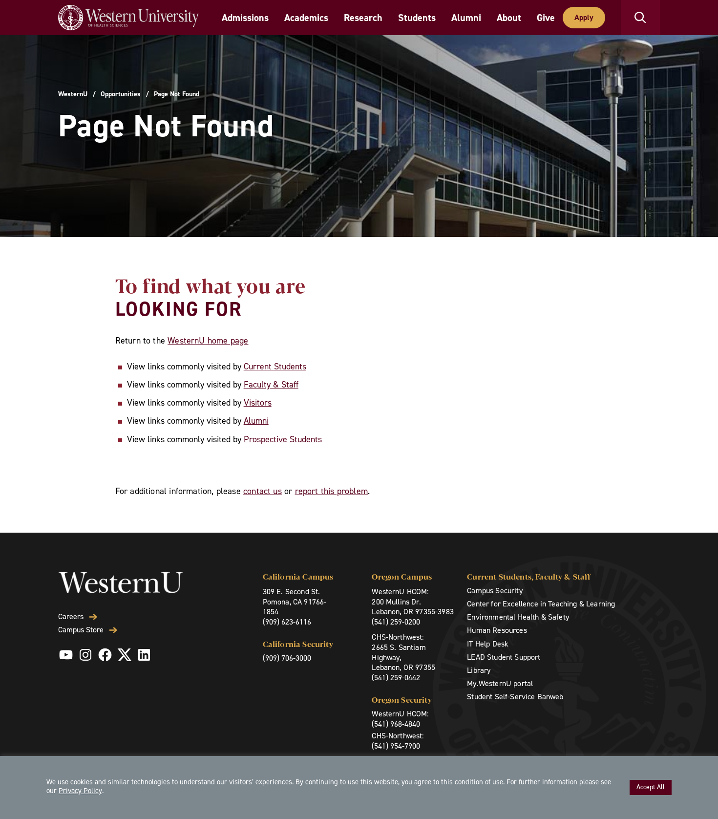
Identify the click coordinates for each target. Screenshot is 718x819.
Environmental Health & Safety (518, 617)
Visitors (258, 403)
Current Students (275, 366)
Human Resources (497, 630)
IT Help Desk (487, 644)
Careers (71, 617)
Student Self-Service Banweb (515, 696)
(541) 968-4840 (396, 724)
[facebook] (105, 655)
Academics (306, 17)
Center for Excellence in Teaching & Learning (541, 604)
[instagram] (85, 655)
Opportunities (121, 94)
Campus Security (494, 590)
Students (417, 17)
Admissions (245, 17)
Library (478, 670)
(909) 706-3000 (287, 658)
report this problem (331, 491)
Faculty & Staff (271, 384)
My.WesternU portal (500, 683)
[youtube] (66, 655)
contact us (262, 491)
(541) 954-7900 (396, 746)
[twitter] (124, 655)
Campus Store (81, 630)
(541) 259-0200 (396, 622)
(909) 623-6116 (287, 622)
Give (546, 17)
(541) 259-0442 (396, 677)
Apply (583, 17)
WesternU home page (208, 340)
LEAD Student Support (503, 657)
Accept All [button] (650, 787)
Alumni (466, 17)
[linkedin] (144, 655)
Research (363, 17)
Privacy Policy (80, 791)
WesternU (72, 94)
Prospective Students (283, 439)
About (509, 17)
